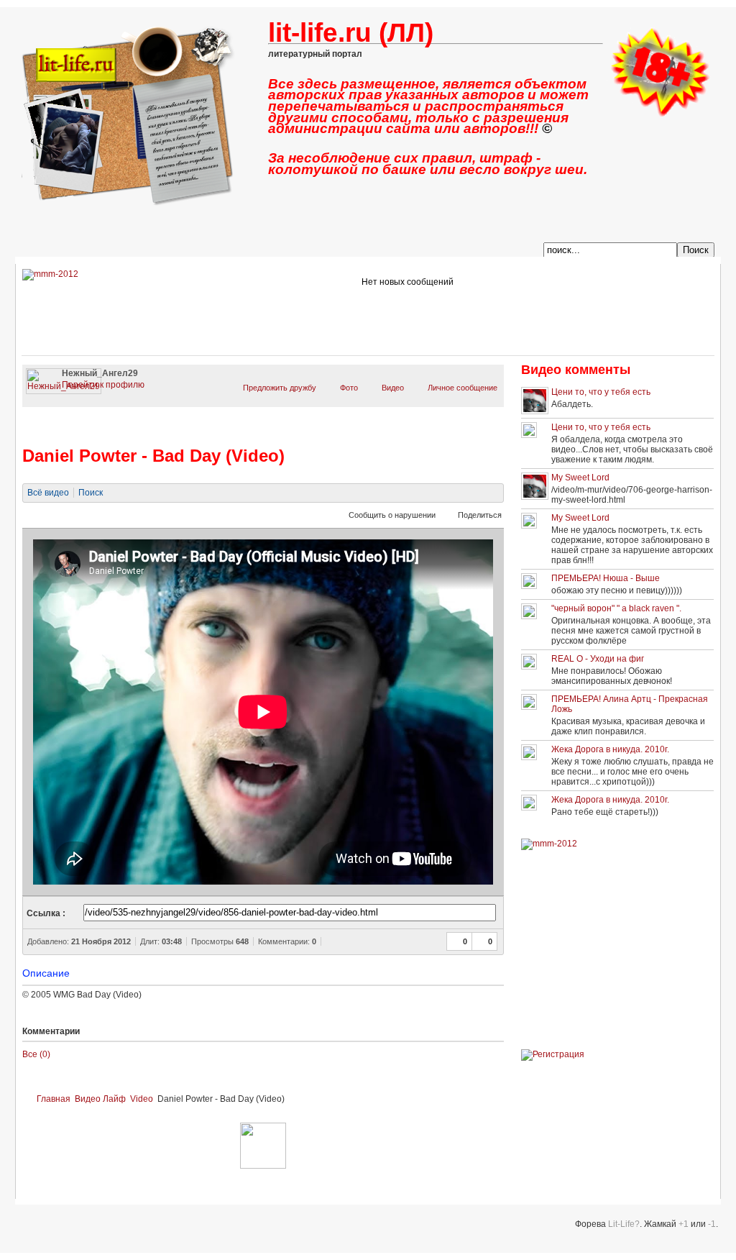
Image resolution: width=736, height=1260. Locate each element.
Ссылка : (46, 913)
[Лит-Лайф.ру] (659, 114)
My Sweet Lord (580, 477)
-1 (712, 1224)
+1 (683, 1224)
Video (141, 1099)
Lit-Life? (624, 1224)
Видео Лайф (100, 1099)
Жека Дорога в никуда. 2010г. (610, 749)
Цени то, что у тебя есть (600, 392)
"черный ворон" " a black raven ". (616, 608)
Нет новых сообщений (408, 282)
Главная (53, 1099)
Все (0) (36, 1054)
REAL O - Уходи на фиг (597, 659)
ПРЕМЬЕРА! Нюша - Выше (605, 578)
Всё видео (48, 493)
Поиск (90, 493)
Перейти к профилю (103, 385)
